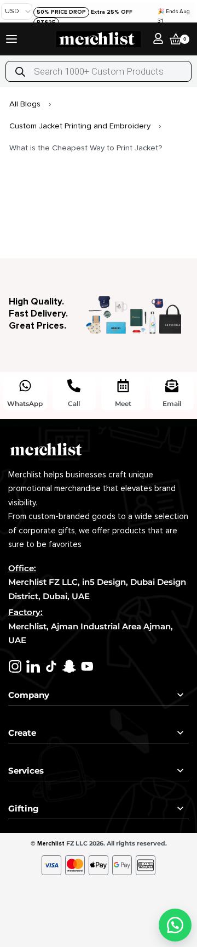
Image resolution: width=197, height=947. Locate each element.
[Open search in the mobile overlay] (98, 71)
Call (74, 403)
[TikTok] (51, 666)
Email (172, 403)
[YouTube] (87, 666)
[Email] (171, 385)
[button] (175, 925)
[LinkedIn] (33, 666)
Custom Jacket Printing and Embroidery (79, 126)
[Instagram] (15, 666)
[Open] (11, 39)
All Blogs (24, 104)
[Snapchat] (69, 666)
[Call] (73, 385)
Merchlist (51, 843)
